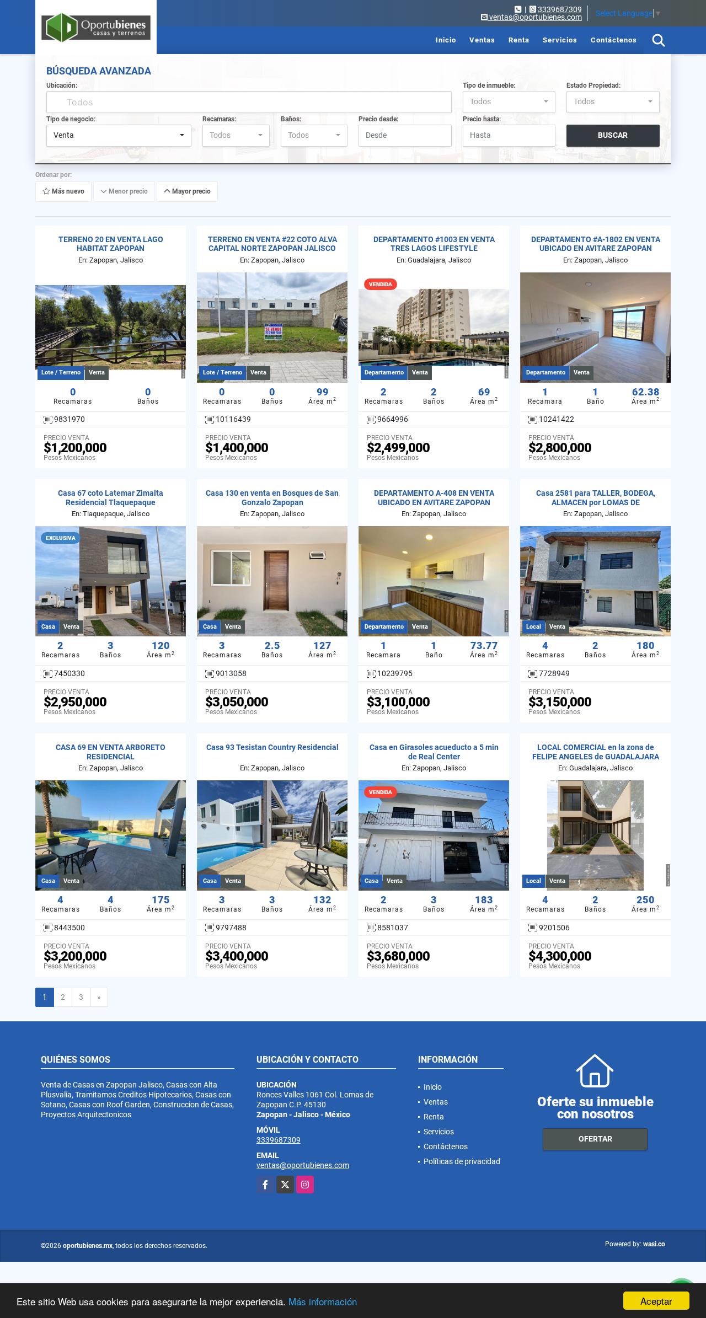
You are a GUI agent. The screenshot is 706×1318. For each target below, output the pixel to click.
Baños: (291, 119)
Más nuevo (67, 191)
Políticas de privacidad (462, 1161)
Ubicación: (61, 85)
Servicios (560, 40)
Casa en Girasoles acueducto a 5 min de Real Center (434, 752)
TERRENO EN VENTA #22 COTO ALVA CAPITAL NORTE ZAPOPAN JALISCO (272, 244)
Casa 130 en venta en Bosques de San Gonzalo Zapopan (272, 498)
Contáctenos (614, 40)
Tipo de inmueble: (489, 85)
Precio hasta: (482, 119)
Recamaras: (219, 119)
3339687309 (560, 9)
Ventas (482, 40)
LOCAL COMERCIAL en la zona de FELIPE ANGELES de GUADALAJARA (595, 752)
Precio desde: (378, 119)
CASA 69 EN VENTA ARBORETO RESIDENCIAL (110, 752)
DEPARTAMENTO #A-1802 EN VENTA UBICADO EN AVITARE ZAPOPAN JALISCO (595, 248)
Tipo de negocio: (70, 119)
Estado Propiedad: (593, 85)
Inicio (446, 40)
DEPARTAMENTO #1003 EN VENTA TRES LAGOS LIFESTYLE (434, 244)
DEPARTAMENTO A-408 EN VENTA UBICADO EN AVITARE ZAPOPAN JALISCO (434, 502)
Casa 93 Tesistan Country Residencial (272, 747)
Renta (519, 40)
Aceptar (656, 1301)
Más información (322, 1301)
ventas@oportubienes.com (302, 1165)
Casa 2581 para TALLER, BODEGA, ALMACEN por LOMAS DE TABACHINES (595, 502)
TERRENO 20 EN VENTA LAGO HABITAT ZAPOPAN (110, 244)
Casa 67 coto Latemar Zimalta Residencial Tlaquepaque (110, 498)
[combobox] (509, 102)
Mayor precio (190, 191)
